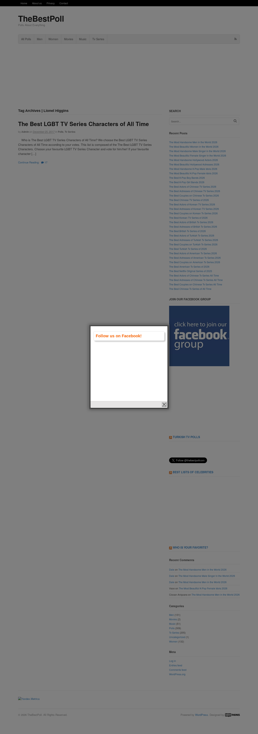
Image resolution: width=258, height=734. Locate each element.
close (164, 404)
